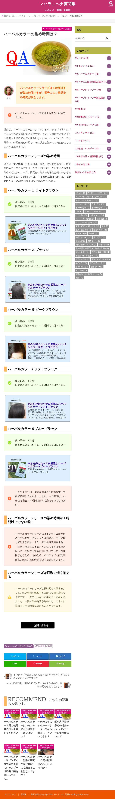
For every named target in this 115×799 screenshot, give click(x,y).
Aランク (80, 193)
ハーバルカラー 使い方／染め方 (19, 646)
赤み (106, 252)
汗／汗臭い (99, 237)
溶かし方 (81, 241)
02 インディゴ (84, 66)
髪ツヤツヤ (97, 267)
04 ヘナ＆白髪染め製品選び (91, 82)
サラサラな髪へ (99, 208)
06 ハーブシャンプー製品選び (90, 99)
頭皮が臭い (92, 256)
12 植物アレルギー (87, 148)
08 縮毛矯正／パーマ (87, 117)
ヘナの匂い (81, 215)
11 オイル (82, 140)
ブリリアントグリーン (94, 211)
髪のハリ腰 (81, 263)
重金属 (80, 256)
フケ (79, 211)
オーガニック (82, 204)
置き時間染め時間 (44, 646)
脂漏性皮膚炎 (102, 248)
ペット (80, 219)
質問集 (59, 10)
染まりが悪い (100, 230)
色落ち (96, 252)
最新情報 (67, 10)
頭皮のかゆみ (82, 259)
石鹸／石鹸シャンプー (86, 245)
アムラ (80, 197)
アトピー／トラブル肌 (97, 193)
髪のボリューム (97, 263)
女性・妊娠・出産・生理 (87, 226)
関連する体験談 (85, 172)
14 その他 (82, 164)
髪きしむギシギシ (101, 259)
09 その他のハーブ (87, 125)
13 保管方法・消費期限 (89, 156)
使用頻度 (102, 219)
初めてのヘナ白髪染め (86, 223)
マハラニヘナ (49, 10)
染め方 (93, 233)
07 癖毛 (80, 109)
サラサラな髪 (82, 208)
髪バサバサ (81, 270)
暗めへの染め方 (83, 230)
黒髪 (79, 278)
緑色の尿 (104, 245)
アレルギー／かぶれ (96, 197)
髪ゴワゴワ (82, 267)
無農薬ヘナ (94, 241)
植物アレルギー (83, 237)
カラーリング (98, 204)
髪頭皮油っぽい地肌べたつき (89, 274)
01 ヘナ (81, 58)
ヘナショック (97, 215)
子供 (105, 226)
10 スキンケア (84, 133)
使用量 (90, 219)
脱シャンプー (82, 252)
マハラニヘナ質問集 (57, 4)
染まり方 (81, 233)
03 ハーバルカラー (87, 74)
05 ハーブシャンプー (88, 89)
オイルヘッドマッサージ (87, 200)
